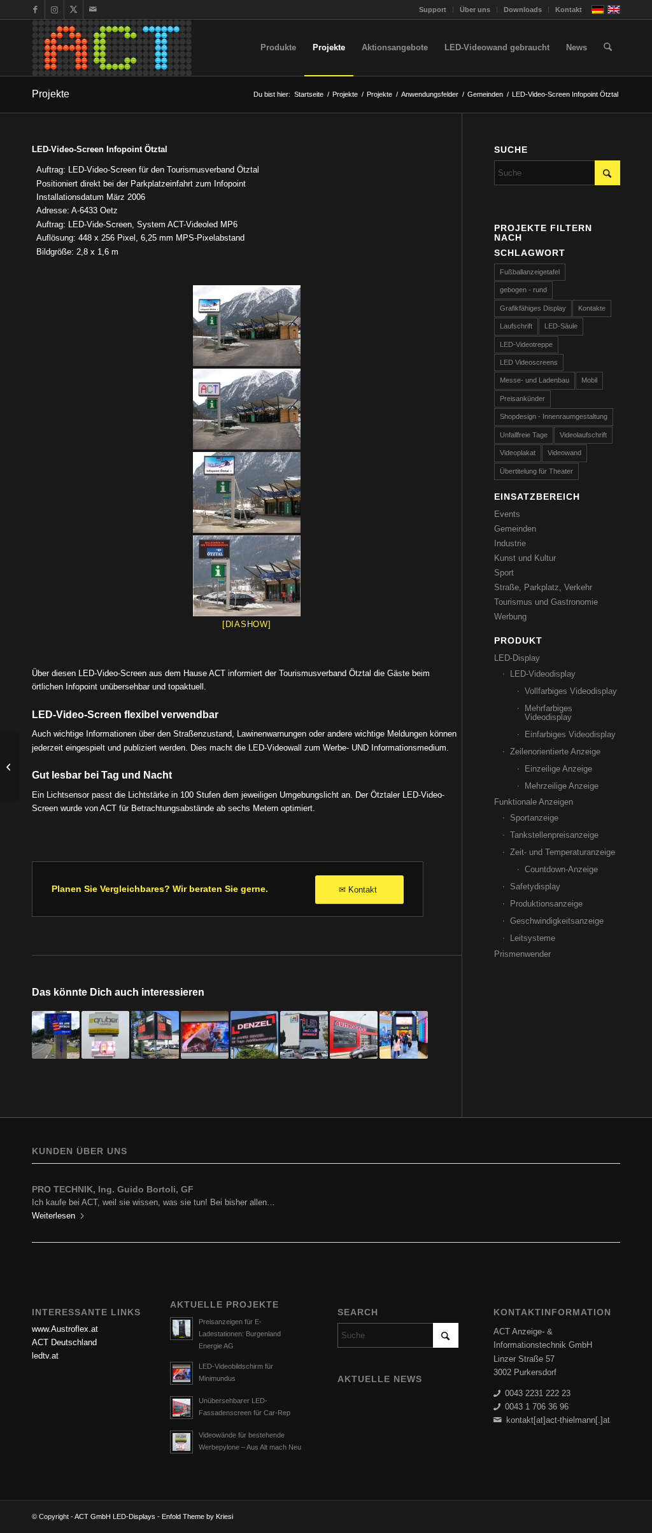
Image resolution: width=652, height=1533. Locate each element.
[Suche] (607, 48)
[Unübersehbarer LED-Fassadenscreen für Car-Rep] (354, 1035)
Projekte (50, 93)
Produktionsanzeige (546, 903)
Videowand (564, 452)
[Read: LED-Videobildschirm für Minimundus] (181, 1373)
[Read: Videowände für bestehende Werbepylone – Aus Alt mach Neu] (181, 1442)
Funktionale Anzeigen (533, 802)
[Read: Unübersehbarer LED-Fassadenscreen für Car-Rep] (181, 1407)
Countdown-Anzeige (561, 869)
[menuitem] (433, 9)
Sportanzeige (534, 818)
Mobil (589, 380)
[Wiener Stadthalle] (10, 766)
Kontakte (592, 308)
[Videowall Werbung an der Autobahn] (254, 1035)
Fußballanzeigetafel (530, 272)
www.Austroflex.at (65, 1329)
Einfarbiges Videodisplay (570, 734)
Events (507, 514)
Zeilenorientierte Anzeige (555, 751)
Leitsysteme (532, 938)
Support (432, 9)
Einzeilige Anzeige (558, 769)
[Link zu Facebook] (35, 9)
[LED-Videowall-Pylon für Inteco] (56, 1035)
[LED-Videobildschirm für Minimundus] (205, 1035)
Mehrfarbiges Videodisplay (548, 712)
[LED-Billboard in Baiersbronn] (155, 1035)
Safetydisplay (535, 886)
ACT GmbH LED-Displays (114, 1516)
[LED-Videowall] (246, 325)
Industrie (510, 543)
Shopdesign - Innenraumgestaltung (553, 416)
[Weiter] (601, 1198)
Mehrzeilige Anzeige (562, 786)
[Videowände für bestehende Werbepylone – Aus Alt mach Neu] (105, 1035)
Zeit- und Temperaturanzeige (562, 852)
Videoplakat (517, 452)
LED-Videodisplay (543, 674)
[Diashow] (246, 624)
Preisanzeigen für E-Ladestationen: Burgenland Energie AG (240, 1334)
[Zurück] (51, 1198)
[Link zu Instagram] (54, 9)
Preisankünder (522, 398)
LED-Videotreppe (526, 344)
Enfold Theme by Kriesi (197, 1516)
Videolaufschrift (583, 435)
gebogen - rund (523, 289)
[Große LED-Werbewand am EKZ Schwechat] (304, 1035)
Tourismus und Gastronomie (546, 602)
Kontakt (568, 9)
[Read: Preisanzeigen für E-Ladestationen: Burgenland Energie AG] (181, 1328)
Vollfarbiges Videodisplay (571, 691)
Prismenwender (522, 954)
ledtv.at (45, 1355)
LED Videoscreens (529, 362)
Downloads (523, 9)
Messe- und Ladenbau (534, 380)
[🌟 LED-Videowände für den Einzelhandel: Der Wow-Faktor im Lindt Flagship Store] (403, 1035)
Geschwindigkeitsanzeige (557, 921)
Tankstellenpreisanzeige (554, 835)
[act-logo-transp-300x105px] (112, 48)
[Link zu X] (73, 9)
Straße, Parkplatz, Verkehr (543, 587)
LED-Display (517, 658)
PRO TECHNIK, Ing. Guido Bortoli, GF (113, 1189)
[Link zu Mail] (93, 9)
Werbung (510, 616)
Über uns (475, 9)
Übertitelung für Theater (536, 471)
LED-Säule (561, 326)
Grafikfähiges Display (533, 308)
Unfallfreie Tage (524, 435)
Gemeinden (515, 528)
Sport (504, 572)
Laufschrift (516, 326)
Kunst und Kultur (525, 558)
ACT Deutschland (64, 1342)
